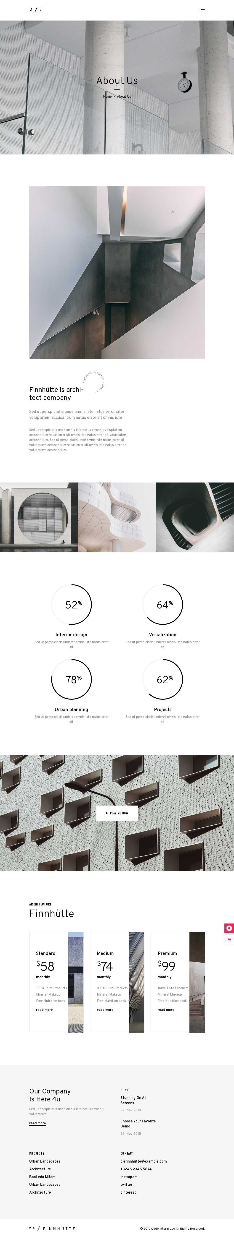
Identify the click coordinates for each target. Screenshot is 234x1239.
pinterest (128, 1192)
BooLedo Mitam (42, 1177)
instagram (129, 1177)
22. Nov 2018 (130, 1110)
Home (107, 96)
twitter (126, 1185)
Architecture (40, 1169)
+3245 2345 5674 (136, 1169)
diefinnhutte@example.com (143, 1161)
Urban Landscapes (44, 1161)
